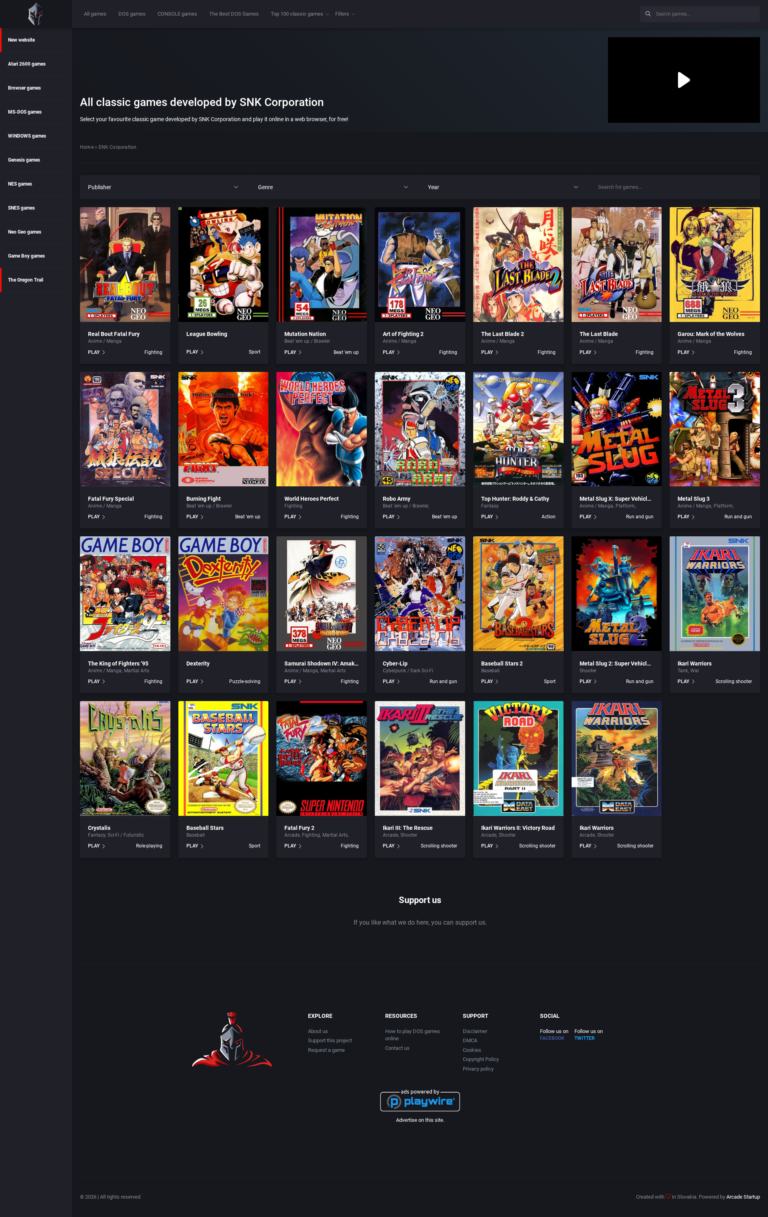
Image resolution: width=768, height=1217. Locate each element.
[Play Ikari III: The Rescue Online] (420, 758)
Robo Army (396, 499)
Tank (683, 670)
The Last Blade (599, 334)
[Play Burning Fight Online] (223, 429)
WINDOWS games (27, 136)
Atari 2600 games (27, 64)
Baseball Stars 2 (502, 663)
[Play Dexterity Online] (223, 593)
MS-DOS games (25, 112)
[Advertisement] (568, 13)
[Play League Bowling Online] (223, 264)
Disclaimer (475, 1031)
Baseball (490, 670)
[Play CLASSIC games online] (36, 14)
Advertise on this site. (420, 1120)
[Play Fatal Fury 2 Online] (321, 758)
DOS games (132, 14)
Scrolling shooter (734, 681)
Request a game (326, 1050)
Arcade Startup (743, 1197)
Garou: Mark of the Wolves (711, 334)
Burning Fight (203, 499)
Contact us (397, 1048)
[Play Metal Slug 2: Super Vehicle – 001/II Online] (617, 593)
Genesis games (24, 160)
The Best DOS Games (234, 14)
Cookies (472, 1050)
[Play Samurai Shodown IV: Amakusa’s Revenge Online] (321, 593)
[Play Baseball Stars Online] (223, 758)
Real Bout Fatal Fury (114, 334)
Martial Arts (136, 670)
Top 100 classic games (297, 14)
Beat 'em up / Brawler (307, 341)
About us (318, 1031)
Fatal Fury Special (111, 499)
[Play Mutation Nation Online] (321, 264)
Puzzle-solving (244, 681)
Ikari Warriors (695, 663)
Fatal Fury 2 (299, 828)
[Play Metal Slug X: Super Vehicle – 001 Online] (617, 429)
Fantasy (490, 506)
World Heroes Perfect (311, 499)
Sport (254, 352)
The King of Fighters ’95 (118, 663)
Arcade (292, 835)
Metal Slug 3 (694, 499)
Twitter (584, 1038)
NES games (20, 184)
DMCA (470, 1040)
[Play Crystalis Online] (125, 758)
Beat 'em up (346, 352)
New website (21, 40)
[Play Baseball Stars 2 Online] (518, 593)
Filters (342, 14)
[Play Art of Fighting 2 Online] (420, 264)
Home (87, 147)
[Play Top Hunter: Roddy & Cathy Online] (518, 429)
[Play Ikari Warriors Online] (715, 593)
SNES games (21, 208)
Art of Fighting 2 (403, 334)
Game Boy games (26, 256)
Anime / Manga (105, 341)
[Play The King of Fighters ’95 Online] (125, 593)
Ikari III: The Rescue (408, 828)
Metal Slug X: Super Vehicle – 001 (623, 499)
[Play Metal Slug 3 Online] (715, 429)
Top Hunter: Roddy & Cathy (515, 499)
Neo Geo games (24, 232)
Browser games (24, 88)
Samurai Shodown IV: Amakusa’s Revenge (337, 663)
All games (95, 14)
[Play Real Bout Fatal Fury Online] (125, 264)
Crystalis (99, 828)
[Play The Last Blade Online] (617, 264)
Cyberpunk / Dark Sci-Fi (408, 670)
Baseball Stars (205, 828)
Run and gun (640, 517)
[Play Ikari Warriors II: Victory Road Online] (518, 758)
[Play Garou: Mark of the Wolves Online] (715, 264)
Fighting (153, 352)
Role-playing (149, 846)
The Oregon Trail (25, 280)
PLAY (94, 352)
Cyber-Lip (395, 663)
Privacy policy (478, 1069)
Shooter (645, 506)
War (694, 670)
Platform (625, 506)
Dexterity (198, 663)
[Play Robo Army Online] (420, 429)
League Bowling (206, 334)
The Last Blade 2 (502, 334)
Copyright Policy (481, 1059)
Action (549, 517)
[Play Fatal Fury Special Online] (125, 429)
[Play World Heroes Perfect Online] (321, 429)
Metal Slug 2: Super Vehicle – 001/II (625, 663)
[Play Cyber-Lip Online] (420, 593)
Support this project (330, 1040)
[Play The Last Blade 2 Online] (518, 264)
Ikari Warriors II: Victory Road (518, 828)
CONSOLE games (177, 14)
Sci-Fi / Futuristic (448, 506)
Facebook (552, 1038)
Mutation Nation (305, 334)
